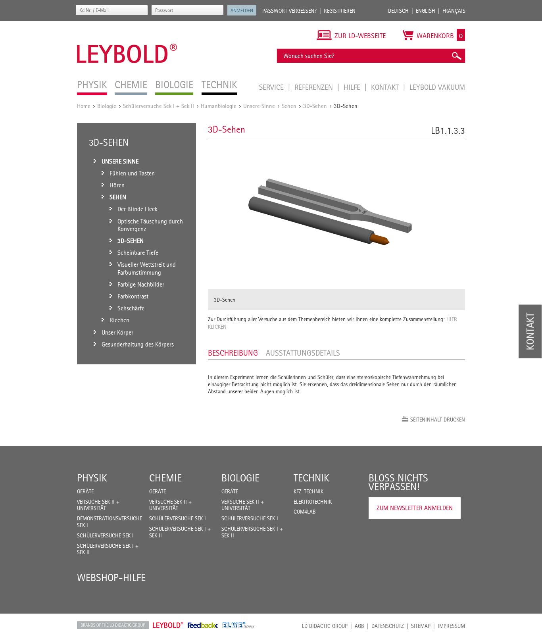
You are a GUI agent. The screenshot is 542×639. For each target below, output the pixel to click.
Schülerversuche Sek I (105, 535)
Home (83, 105)
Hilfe (353, 87)
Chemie (165, 478)
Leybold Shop (168, 625)
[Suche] (456, 55)
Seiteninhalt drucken (437, 419)
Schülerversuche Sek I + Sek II (158, 105)
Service (272, 87)
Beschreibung (233, 353)
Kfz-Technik (308, 491)
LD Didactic (113, 625)
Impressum (451, 626)
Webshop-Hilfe (111, 577)
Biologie (106, 105)
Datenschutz (387, 626)
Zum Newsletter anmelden (415, 508)
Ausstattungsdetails (303, 353)
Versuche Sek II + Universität (98, 505)
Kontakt (386, 87)
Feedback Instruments (203, 625)
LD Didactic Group (325, 626)
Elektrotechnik (313, 501)
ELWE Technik (238, 625)
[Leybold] (127, 25)
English (425, 11)
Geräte (85, 491)
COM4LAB (305, 511)
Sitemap (421, 626)
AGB (359, 626)
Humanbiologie (218, 105)
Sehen (289, 105)
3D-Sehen (315, 105)
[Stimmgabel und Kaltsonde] (336, 213)
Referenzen (314, 87)
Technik (311, 478)
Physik (92, 478)
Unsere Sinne (259, 105)
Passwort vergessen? (289, 11)
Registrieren (340, 11)
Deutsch (398, 11)
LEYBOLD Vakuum (437, 87)
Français (453, 11)
